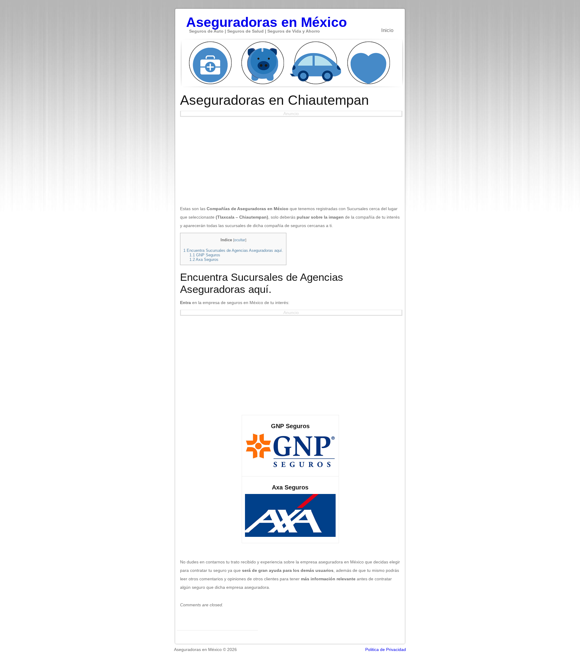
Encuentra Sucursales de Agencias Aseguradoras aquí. (233, 250)
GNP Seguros (204, 255)
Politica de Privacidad (385, 649)
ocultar (239, 240)
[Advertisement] (290, 159)
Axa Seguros (203, 259)
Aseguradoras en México (266, 19)
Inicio (387, 30)
